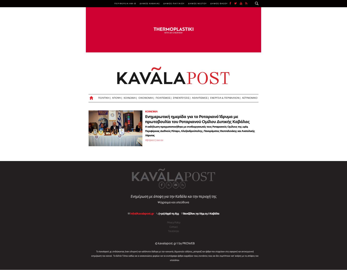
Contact (173, 227)
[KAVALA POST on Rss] (182, 185)
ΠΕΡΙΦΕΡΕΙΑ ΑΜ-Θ (125, 4)
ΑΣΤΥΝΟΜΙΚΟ (250, 98)
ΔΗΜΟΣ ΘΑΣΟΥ (219, 4)
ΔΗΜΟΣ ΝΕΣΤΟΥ (197, 4)
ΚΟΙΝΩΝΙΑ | (130, 98)
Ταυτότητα (173, 231)
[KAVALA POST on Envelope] (176, 185)
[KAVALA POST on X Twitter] (169, 185)
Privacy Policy (173, 222)
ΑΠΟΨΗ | (117, 98)
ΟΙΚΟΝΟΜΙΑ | (146, 98)
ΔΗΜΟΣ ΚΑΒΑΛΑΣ (150, 4)
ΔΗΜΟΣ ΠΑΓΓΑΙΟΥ (174, 4)
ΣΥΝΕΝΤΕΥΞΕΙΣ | (181, 98)
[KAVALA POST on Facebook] (162, 185)
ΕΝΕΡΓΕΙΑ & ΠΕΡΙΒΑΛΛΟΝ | (225, 98)
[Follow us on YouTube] (242, 3)
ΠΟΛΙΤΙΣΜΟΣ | (163, 98)
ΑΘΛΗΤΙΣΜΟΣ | (200, 98)
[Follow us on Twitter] (237, 3)
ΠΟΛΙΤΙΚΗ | (104, 98)
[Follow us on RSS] (246, 3)
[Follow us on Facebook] (232, 3)
